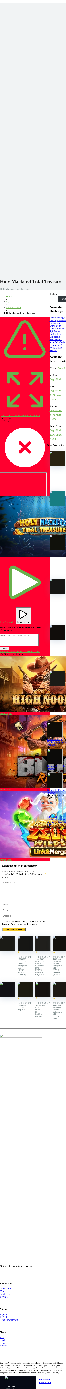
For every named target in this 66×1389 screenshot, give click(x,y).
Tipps (2, 1343)
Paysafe (4, 1296)
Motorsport (12, 1320)
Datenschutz (45, 1382)
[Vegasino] (43, 950)
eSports (3, 1314)
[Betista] (57, 593)
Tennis (3, 1320)
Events (3, 1345)
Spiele (3, 1340)
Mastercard (5, 1288)
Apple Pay (5, 1294)
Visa (2, 1291)
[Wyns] (57, 685)
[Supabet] (43, 996)
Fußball (3, 1317)
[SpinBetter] (57, 549)
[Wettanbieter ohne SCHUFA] (18, 1381)
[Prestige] (57, 465)
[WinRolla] (7, 996)
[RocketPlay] (25, 996)
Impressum (44, 1379)
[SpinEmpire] (57, 505)
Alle (2, 1337)
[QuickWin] (57, 639)
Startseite (10, 1386)
